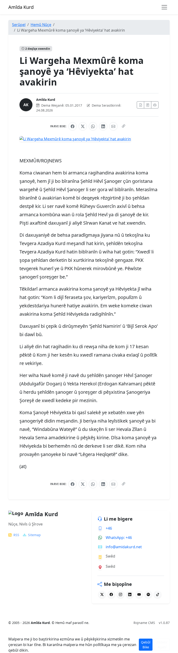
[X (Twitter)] (83, 126)
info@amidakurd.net (124, 546)
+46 (109, 528)
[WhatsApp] (93, 126)
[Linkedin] (130, 594)
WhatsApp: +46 (119, 537)
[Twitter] (102, 594)
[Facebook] (72, 126)
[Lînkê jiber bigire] (123, 126)
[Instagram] (120, 594)
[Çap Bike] (155, 104)
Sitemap (34, 535)
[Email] (113, 126)
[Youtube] (139, 594)
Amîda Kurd (45, 99)
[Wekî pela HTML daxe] (140, 104)
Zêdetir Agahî (162, 644)
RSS (16, 535)
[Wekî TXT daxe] (147, 104)
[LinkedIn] (103, 126)
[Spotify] (148, 594)
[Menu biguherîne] (164, 7)
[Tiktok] (157, 594)
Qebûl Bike (145, 644)
